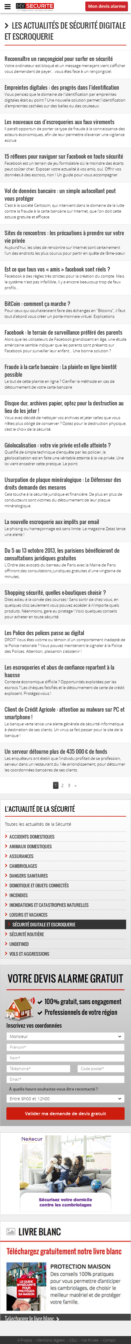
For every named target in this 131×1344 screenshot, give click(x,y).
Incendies (18, 895)
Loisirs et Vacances (28, 914)
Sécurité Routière (26, 934)
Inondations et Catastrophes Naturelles (49, 905)
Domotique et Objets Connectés (39, 885)
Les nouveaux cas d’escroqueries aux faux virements (60, 122)
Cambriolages (23, 866)
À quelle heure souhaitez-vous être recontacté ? (53, 1089)
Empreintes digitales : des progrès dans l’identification (62, 87)
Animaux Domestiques (30, 846)
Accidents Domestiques (32, 836)
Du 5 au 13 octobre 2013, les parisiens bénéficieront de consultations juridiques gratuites (62, 554)
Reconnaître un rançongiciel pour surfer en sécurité (59, 59)
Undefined (19, 944)
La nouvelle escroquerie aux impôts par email (52, 522)
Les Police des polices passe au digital (44, 633)
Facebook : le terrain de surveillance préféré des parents (63, 332)
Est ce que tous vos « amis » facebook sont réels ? (57, 269)
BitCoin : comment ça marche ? (37, 303)
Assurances (21, 856)
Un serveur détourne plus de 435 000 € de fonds (56, 751)
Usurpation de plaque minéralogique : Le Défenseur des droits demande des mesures (63, 483)
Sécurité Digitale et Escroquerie (43, 924)
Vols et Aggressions (29, 954)
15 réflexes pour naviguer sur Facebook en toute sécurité (64, 156)
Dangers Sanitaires (28, 875)
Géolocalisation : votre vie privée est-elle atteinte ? (58, 445)
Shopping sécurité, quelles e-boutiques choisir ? (55, 592)
